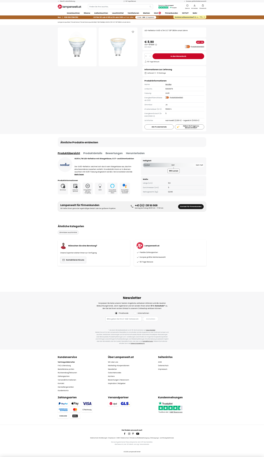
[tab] (69, 153)
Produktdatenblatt (197, 47)
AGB (160, 362)
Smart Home (75, 22)
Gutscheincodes (114, 372)
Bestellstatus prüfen (66, 369)
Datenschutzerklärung (138, 343)
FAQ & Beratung (64, 365)
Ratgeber (122, 383)
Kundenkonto (63, 390)
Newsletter (112, 369)
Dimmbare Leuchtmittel (68, 232)
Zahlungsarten (64, 376)
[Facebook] (126, 433)
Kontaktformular (148, 341)
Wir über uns (113, 362)
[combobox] (120, 6)
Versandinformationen (67, 380)
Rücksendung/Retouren (67, 372)
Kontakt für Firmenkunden (191, 206)
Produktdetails (92, 153)
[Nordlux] (65, 164)
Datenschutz (163, 365)
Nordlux (168, 84)
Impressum (162, 369)
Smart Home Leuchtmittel (88, 22)
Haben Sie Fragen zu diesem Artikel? (191, 127)
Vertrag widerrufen (66, 362)
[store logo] (69, 7)
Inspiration (112, 383)
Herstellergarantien (66, 387)
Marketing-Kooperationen (118, 365)
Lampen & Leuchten (64, 22)
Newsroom (124, 380)
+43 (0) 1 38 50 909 (146, 205)
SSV (145, 17)
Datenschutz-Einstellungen (98, 438)
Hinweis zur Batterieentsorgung (139, 438)
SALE (156, 13)
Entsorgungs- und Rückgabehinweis (162, 438)
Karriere (111, 376)
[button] (133, 32)
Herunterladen (135, 153)
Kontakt (61, 383)
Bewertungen (114, 153)
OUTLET (185, 13)
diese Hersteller (150, 330)
